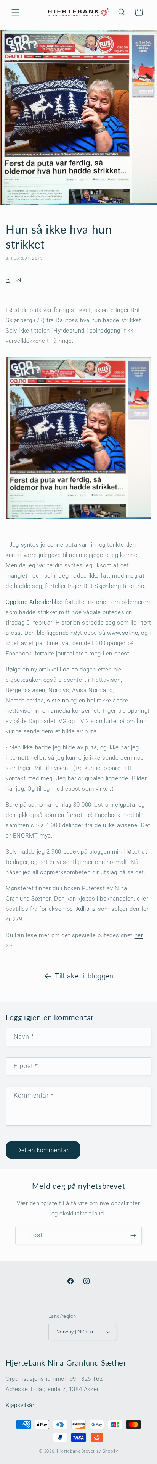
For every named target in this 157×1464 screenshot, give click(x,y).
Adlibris (86, 909)
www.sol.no (122, 633)
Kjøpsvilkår (20, 1405)
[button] (15, 12)
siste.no (58, 700)
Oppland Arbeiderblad (34, 602)
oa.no (70, 669)
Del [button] (17, 281)
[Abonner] (133, 1235)
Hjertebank (68, 1451)
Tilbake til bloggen (84, 976)
